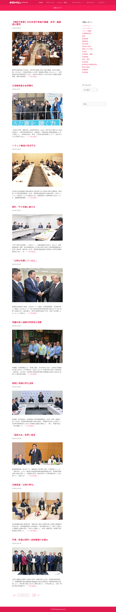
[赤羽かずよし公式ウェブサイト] (19, 2)
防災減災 (85, 72)
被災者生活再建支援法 (89, 64)
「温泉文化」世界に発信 (23, 435)
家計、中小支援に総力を (23, 207)
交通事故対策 (86, 33)
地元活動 (85, 44)
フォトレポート (87, 28)
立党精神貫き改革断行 (22, 85)
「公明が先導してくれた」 (25, 260)
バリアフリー (86, 26)
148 (34, 595)
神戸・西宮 (86, 59)
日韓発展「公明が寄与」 (23, 485)
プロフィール (50, 2)
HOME (41, 2)
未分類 (84, 51)
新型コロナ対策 (87, 49)
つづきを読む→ (33, 76)
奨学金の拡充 (86, 46)
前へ (14, 595)
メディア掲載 (86, 31)
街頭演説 (85, 62)
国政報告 (85, 41)
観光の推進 (86, 67)
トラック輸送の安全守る (24, 145)
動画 (83, 36)
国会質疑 (85, 38)
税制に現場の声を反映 (22, 383)
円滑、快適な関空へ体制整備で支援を (30, 540)
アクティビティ (76, 2)
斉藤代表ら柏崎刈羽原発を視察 (27, 322)
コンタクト (101, 2)
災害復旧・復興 (87, 54)
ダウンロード (91, 2)
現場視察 (85, 57)
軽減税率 (85, 69)
